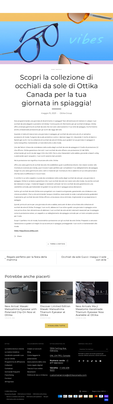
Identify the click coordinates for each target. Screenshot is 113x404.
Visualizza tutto (56, 325)
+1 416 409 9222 (59, 369)
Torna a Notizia (57, 244)
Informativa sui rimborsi (24, 394)
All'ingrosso (9, 382)
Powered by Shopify (10, 394)
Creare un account (34, 349)
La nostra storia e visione (14, 349)
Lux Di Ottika (10, 359)
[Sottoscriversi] (107, 349)
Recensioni (31, 372)
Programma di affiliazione (15, 362)
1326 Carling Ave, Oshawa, (58, 349)
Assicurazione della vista (36, 362)
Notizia (58, 69)
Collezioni (8, 365)
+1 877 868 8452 (59, 361)
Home (53, 69)
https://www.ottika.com (28, 231)
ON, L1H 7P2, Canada (60, 356)
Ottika (46, 124)
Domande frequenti (12, 372)
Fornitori (8, 378)
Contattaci (9, 368)
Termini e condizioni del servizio (15, 396)
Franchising (9, 375)
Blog (29, 352)
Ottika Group (13, 391)
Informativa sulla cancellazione (15, 399)
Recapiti (46, 396)
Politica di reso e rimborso (37, 375)
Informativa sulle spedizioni (34, 396)
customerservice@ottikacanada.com (68, 375)
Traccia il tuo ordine (34, 368)
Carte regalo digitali (35, 365)
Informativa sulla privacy (40, 394)
